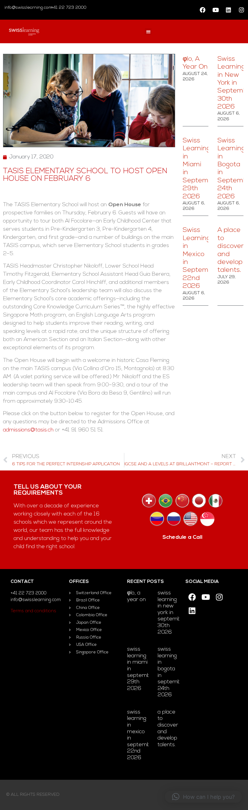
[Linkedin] (228, 10)
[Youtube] (215, 10)
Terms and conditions (33, 611)
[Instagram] (241, 10)
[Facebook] (202, 10)
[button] (148, 31)
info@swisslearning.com (28, 7)
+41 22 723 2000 (68, 7)
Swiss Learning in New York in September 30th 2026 (172, 612)
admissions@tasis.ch (28, 430)
